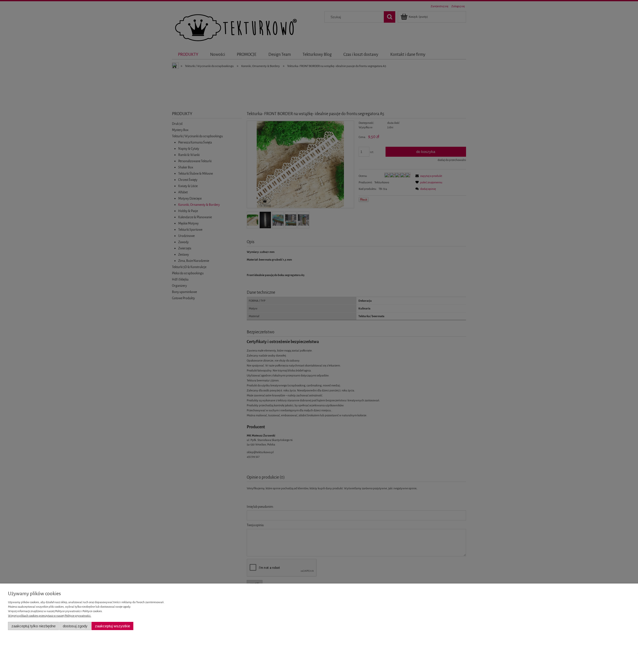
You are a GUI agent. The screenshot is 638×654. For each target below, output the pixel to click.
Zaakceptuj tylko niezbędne (33, 626)
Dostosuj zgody (75, 626)
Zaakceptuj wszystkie (112, 626)
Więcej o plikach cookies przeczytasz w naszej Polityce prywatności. (49, 616)
